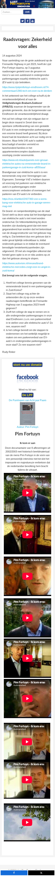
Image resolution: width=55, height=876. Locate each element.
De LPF (27, 395)
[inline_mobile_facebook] (14, 872)
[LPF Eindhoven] (27, 3)
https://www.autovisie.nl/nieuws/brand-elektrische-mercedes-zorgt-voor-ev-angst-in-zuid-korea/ (26, 267)
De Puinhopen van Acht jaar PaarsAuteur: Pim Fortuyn (27, 413)
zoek (27, 12)
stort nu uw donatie (27, 364)
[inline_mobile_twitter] (41, 872)
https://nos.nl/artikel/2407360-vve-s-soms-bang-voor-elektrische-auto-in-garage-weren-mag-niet (26, 203)
